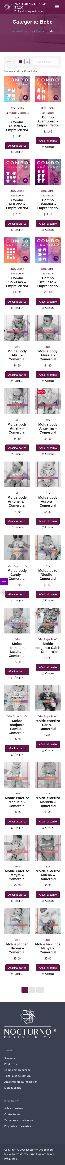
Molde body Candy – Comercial (17, 575)
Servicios (9, 1058)
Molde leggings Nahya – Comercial (47, 948)
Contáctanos (12, 1114)
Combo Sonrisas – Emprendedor (17, 282)
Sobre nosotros (13, 1108)
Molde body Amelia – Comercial (17, 428)
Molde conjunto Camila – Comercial (17, 727)
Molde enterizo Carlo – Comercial (48, 725)
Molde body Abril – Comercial (17, 355)
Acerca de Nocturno (23, 1154)
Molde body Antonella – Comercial (17, 501)
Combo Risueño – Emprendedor (17, 204)
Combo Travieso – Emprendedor (48, 282)
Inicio (7, 1154)
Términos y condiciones (18, 1120)
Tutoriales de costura (17, 1075)
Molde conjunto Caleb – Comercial (47, 648)
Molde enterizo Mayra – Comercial (17, 875)
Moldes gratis (12, 1087)
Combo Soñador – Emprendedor (48, 204)
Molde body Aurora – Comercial (48, 501)
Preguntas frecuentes (17, 1126)
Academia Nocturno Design (20, 1081)
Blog (38, 1154)
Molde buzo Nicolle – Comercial (47, 575)
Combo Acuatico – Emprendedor (17, 126)
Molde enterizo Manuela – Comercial (17, 802)
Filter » (10, 61)
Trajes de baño (20, 566)
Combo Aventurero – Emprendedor (48, 121)
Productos (10, 1064)
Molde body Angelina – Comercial (48, 428)
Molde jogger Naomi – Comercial (17, 948)
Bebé (12, 108)
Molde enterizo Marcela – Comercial (48, 802)
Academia (48, 1154)
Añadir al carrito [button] (17, 145)
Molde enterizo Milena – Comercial (48, 875)
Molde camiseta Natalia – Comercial (17, 650)
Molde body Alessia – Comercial (48, 355)
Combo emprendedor (17, 1070)
